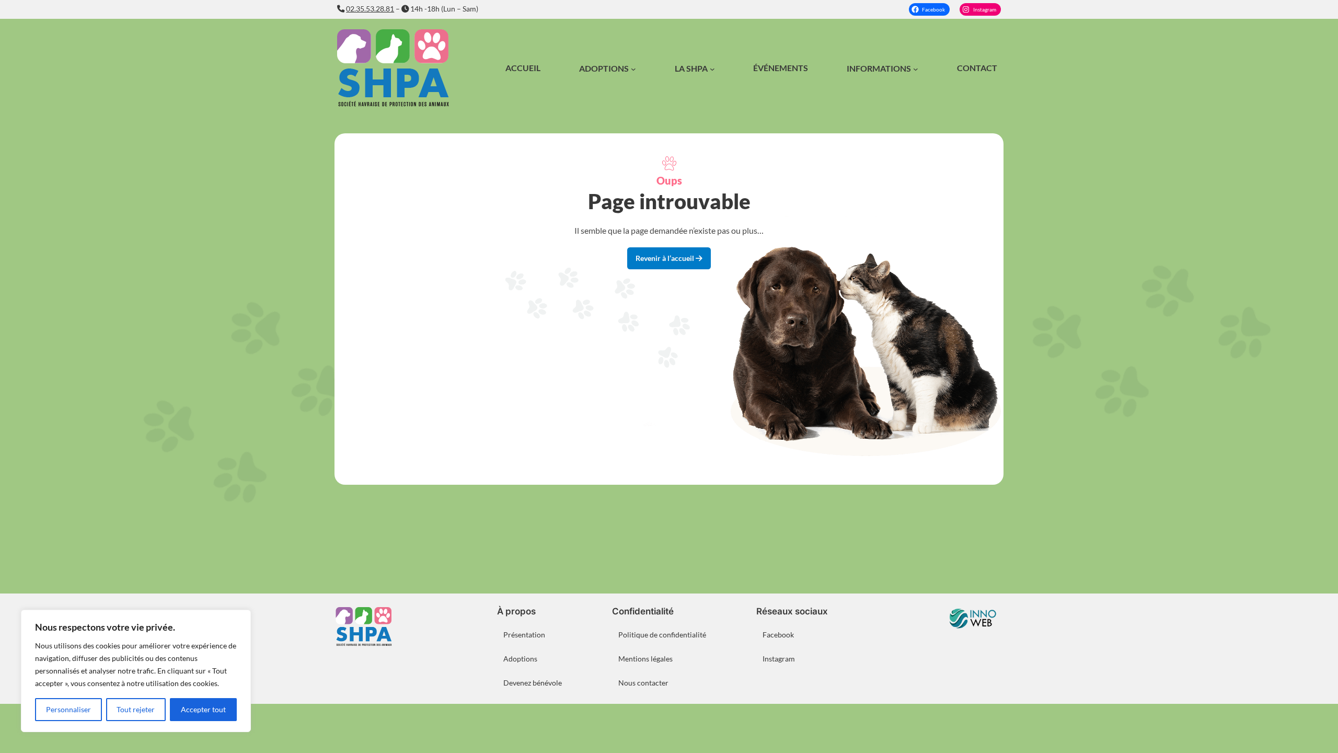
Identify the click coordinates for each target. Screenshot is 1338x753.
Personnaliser (68, 709)
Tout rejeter (136, 709)
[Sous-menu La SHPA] (712, 69)
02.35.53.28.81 (370, 8)
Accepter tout (203, 709)
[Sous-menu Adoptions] (633, 69)
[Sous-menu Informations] (915, 69)
